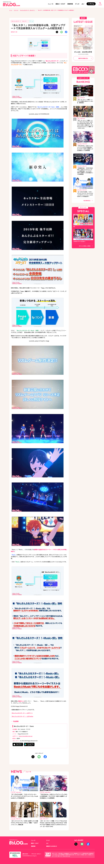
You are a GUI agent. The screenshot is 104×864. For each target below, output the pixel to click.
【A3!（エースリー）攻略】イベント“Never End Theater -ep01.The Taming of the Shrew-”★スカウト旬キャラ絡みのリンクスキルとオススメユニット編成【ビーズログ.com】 (85, 124)
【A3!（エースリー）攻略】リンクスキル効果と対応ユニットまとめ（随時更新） (85, 101)
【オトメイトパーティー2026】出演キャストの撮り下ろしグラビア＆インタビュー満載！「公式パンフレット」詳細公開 (24, 822)
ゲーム (31, 21)
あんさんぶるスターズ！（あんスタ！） (27, 10)
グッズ (77, 4)
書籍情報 (70, 4)
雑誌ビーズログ (60, 4)
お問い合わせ (25, 854)
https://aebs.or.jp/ (66, 856)
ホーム (10, 10)
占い (83, 4)
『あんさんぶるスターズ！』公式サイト (22, 713)
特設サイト (21, 701)
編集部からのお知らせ (51, 846)
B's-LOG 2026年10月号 (83, 52)
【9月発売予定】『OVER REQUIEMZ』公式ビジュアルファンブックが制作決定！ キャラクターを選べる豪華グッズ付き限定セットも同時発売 (85, 171)
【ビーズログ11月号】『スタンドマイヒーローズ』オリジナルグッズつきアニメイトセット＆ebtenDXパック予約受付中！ (24, 796)
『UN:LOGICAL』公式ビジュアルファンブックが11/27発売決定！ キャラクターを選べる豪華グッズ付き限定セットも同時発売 (53, 796)
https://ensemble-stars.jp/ (25, 736)
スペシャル (16, 10)
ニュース (50, 4)
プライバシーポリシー (36, 854)
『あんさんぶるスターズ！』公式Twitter (22, 716)
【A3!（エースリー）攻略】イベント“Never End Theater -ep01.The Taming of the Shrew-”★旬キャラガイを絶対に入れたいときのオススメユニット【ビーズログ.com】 (53, 823)
